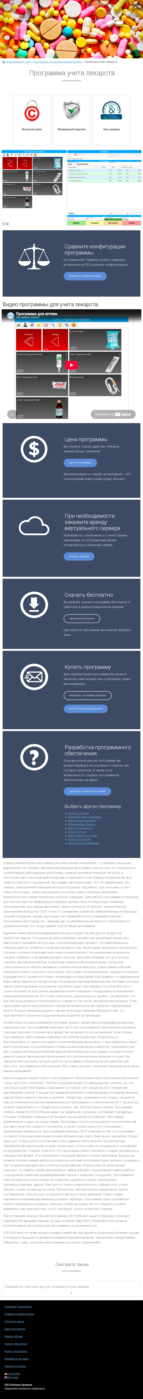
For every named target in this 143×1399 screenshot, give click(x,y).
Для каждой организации (83, 843)
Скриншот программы (18, 1306)
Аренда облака (79, 556)
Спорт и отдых (77, 832)
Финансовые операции (82, 821)
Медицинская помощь (81, 824)
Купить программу (15, 1351)
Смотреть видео (14, 1321)
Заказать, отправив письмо (87, 695)
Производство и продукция (84, 817)
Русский (12, 1377)
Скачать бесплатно (82, 618)
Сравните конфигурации (85, 276)
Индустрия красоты (80, 828)
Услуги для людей (79, 839)
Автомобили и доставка (82, 835)
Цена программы (80, 463)
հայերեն (13, 1374)
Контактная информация (85, 709)
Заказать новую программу (87, 791)
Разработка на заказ (16, 1359)
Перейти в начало (15, 1366)
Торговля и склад (78, 813)
